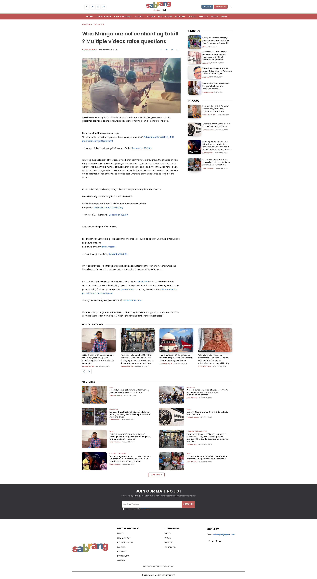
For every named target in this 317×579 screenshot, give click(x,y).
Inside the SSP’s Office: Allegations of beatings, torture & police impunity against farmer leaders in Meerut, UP (129, 436)
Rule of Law (99, 24)
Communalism (207, 92)
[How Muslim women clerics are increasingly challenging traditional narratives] (194, 87)
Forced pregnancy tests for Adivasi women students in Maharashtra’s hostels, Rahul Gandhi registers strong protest (216, 145)
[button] (230, 6)
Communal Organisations (131, 351)
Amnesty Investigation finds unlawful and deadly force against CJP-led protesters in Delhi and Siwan (130, 414)
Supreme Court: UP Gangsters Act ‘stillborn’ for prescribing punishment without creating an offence (176, 358)
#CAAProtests (169, 289)
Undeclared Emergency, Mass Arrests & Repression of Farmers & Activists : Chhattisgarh (217, 71)
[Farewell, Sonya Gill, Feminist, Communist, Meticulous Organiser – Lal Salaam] (194, 111)
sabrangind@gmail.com (224, 534)
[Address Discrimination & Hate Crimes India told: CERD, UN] (194, 129)
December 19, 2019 (118, 214)
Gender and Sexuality (206, 351)
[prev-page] (84, 371)
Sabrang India (208, 130)
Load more (155, 475)
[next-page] (89, 371)
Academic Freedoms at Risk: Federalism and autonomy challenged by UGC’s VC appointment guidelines (214, 56)
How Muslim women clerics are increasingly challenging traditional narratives (215, 86)
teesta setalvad (208, 115)
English (156, 10)
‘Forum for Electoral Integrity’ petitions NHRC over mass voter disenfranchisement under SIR (216, 40)
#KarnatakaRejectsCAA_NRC (159, 137)
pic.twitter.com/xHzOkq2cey (108, 207)
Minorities (87, 24)
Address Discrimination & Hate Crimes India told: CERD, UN (216, 125)
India (204, 46)
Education (206, 63)
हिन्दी (164, 10)
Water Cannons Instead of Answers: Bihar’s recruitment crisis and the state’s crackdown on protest (207, 392)
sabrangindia (207, 153)
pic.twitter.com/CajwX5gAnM (97, 293)
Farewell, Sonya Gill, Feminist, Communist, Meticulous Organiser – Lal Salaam (215, 109)
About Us (207, 7)
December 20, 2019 (142, 148)
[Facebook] (87, 7)
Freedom (205, 77)
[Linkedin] (172, 49)
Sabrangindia (89, 49)
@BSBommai (127, 289)
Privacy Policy (144, 509)
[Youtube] (103, 7)
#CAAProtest (108, 246)
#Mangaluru (142, 281)
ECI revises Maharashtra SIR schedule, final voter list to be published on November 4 (216, 162)
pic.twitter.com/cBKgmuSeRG (97, 141)
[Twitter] (92, 7)
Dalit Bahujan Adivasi (194, 151)
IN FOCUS (193, 100)
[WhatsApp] (98, 7)
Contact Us (221, 7)
